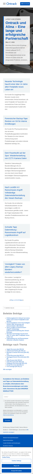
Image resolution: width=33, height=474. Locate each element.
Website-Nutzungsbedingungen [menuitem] (10, 437)
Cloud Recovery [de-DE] (15, 355)
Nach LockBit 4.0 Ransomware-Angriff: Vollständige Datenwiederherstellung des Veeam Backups (18, 330)
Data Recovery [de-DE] (15, 362)
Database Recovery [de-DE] (17, 363)
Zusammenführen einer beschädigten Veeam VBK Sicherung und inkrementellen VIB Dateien (18, 324)
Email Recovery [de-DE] (15, 365)
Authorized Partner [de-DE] (16, 351)
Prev (12, 300)
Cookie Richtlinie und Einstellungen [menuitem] (11, 443)
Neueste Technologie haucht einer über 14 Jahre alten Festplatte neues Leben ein (18, 335)
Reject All (16, 465)
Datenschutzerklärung (8, 415)
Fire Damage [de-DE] (14, 366)
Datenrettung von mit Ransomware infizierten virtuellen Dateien (17, 339)
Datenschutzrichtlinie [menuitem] (8, 440)
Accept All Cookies (16, 470)
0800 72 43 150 (25, 3)
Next (21, 300)
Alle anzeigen (7, 369)
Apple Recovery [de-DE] (15, 349)
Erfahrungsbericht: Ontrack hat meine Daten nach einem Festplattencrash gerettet (18, 319)
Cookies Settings (16, 460)
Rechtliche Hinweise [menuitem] (8, 445)
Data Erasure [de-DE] (14, 360)
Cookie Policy (6, 457)
